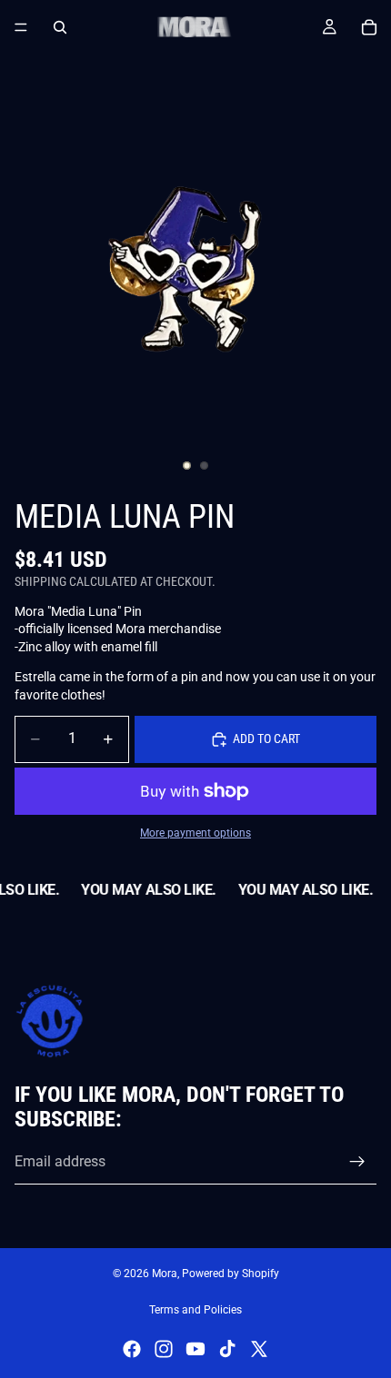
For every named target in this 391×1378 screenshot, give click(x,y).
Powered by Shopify (230, 1273)
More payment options (195, 833)
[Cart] (369, 27)
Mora (164, 1273)
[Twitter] (259, 1349)
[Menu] (21, 27)
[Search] (60, 27)
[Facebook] (132, 1349)
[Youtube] (195, 1349)
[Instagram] (164, 1349)
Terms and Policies (195, 1310)
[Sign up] (357, 1162)
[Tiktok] (227, 1349)
